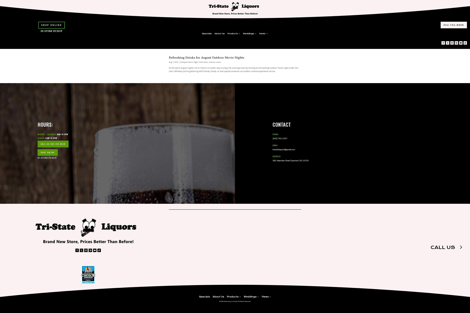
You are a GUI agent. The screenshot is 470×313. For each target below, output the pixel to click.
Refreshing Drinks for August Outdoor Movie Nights (206, 57)
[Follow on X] (447, 43)
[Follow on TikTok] (465, 43)
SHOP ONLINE (51, 25)
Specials (207, 34)
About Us (219, 34)
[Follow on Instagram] (452, 43)
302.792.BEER (454, 25)
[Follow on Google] (456, 43)
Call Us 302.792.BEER (53, 144)
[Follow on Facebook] (443, 43)
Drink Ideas (203, 62)
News (262, 34)
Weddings (248, 34)
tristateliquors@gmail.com (284, 149)
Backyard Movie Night (189, 62)
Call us (443, 247)
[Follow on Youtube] (461, 43)
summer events (215, 62)
